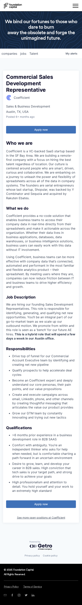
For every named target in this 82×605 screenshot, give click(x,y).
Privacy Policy (11, 586)
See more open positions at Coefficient (41, 517)
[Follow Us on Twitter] (26, 595)
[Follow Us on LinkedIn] (33, 595)
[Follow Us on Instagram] (19, 595)
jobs (23, 53)
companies (9, 53)
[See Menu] (75, 6)
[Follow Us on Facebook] (12, 595)
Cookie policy (50, 555)
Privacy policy (32, 555)
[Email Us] (5, 595)
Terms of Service (32, 586)
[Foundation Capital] (13, 6)
